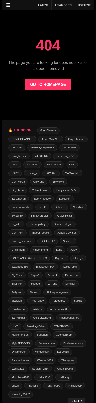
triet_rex (17, 283)
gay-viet (17, 147)
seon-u (52, 275)
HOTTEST (84, 5)
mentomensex (20, 334)
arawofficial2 (64, 215)
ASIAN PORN (63, 5)
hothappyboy (38, 224)
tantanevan (19, 198)
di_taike (16, 224)
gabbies (60, 207)
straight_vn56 (40, 368)
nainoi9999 (75, 385)
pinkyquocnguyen (57, 292)
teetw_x (32, 173)
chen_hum (18, 249)
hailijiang (64, 377)
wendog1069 (45, 360)
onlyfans (38, 181)
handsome (18, 309)
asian (15, 164)
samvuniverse (20, 360)
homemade (69, 147)
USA (72, 164)
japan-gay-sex (67, 232)
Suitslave (78, 207)
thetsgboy (67, 360)
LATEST (43, 5)
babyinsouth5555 (66, 190)
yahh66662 (18, 317)
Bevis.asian (54, 164)
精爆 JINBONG (21, 343)
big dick (60, 258)
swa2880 (17, 215)
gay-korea (18, 181)
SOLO (42, 207)
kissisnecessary (73, 343)
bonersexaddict (21, 207)
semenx (68, 241)
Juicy (73, 249)
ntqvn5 (35, 275)
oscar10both (65, 368)
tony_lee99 (53, 385)
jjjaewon (17, 300)
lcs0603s (63, 351)
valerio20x (18, 368)
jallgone (16, 292)
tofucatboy (58, 300)
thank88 (32, 385)
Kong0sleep (42, 351)
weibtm (37, 309)
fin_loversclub (39, 215)
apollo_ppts (70, 266)
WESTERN (41, 156)
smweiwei (58, 181)
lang (59, 249)
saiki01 (78, 300)
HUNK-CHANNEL (22, 139)
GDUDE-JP (48, 241)
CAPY (15, 173)
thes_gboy (37, 300)
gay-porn (17, 232)
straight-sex (19, 156)
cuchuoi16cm (64, 334)
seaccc (35, 283)
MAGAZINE (72, 173)
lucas (15, 385)
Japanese (32, 164)
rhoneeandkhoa (69, 317)
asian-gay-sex (50, 139)
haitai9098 (44, 377)
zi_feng (52, 283)
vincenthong (40, 249)
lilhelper (70, 283)
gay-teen (18, 190)
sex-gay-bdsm (36, 326)
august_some (46, 343)
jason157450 (20, 266)
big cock (17, 275)
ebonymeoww (42, 198)
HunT (15, 326)
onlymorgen (19, 351)
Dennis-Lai (71, 275)
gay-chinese (48, 130)
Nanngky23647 (21, 394)
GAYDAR (51, 173)
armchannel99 (58, 309)
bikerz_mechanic (22, 241)
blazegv (78, 258)
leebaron (64, 198)
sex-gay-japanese (42, 147)
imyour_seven (40, 232)
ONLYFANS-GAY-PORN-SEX (29, 258)
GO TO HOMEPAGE (48, 84)
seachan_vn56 (65, 156)
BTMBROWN (62, 326)
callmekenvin (40, 190)
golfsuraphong (42, 317)
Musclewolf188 (20, 377)
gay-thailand (76, 139)
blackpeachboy (45, 266)
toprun (34, 292)
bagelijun (42, 334)
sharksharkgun (63, 224)
